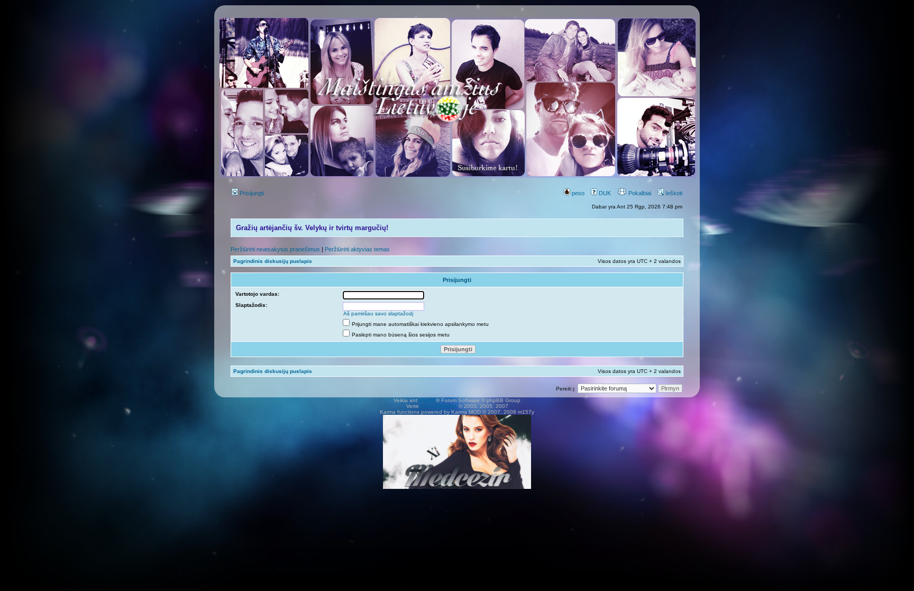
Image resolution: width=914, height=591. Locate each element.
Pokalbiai (639, 193)
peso (577, 193)
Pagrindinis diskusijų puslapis (272, 261)
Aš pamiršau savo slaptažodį (378, 313)
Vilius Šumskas (439, 406)
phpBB (427, 400)
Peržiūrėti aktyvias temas (357, 249)
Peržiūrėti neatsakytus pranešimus (275, 249)
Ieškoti (673, 193)
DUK (604, 193)
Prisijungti (251, 193)
